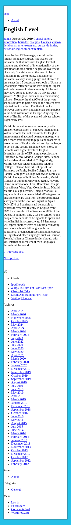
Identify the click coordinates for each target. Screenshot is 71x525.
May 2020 (17, 351)
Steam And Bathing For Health (29, 294)
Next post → (11, 258)
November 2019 (21, 372)
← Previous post (13, 251)
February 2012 (20, 464)
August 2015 (19, 423)
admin (7, 38)
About (15, 20)
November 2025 (21, 317)
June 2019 (17, 389)
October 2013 (19, 450)
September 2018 (21, 409)
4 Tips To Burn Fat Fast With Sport (32, 288)
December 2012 (20, 453)
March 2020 (18, 358)
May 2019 (17, 392)
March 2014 (18, 433)
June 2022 (17, 341)
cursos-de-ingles (47, 45)
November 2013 (21, 447)
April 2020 (17, 355)
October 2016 (19, 413)
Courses (46, 42)
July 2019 (17, 385)
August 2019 (19, 382)
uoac (6, 13)
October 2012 (19, 457)
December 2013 (20, 443)
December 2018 (20, 406)
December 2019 (20, 368)
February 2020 (20, 362)
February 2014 (20, 436)
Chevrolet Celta (20, 291)
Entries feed (18, 505)
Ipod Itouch (18, 284)
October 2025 (19, 321)
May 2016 (17, 419)
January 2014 (19, 440)
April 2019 (17, 396)
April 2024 (17, 328)
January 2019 (19, 402)
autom (47, 38)
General (38, 38)
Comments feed (20, 509)
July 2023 (17, 338)
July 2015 (17, 426)
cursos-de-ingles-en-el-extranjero (23, 48)
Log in (15, 502)
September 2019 (21, 379)
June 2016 (17, 416)
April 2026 (17, 311)
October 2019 (19, 375)
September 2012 (21, 460)
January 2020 (19, 365)
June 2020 (17, 348)
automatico (10, 42)
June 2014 (17, 430)
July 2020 (17, 345)
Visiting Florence (21, 298)
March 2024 (18, 331)
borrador (23, 42)
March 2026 (18, 314)
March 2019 (18, 399)
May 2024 (17, 324)
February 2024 (20, 334)
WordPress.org (20, 512)
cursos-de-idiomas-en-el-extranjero (32, 43)
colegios (35, 42)
